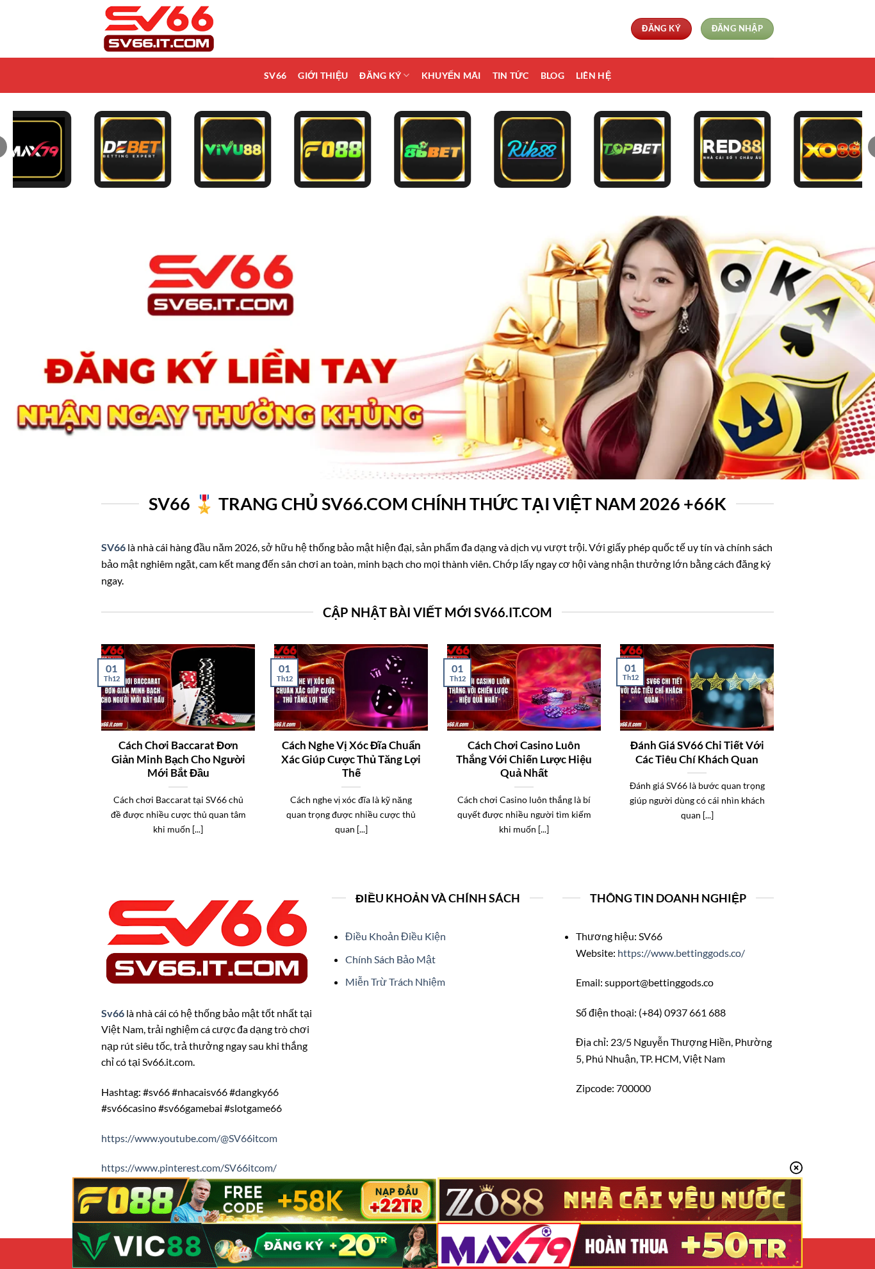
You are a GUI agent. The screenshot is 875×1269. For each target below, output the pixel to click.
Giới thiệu (323, 75)
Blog (552, 75)
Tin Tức (511, 75)
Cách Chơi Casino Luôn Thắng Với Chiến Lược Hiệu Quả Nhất (524, 759)
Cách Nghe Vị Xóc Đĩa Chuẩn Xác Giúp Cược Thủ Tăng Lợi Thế (351, 759)
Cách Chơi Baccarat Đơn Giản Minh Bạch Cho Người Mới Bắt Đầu (178, 759)
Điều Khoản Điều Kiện (395, 936)
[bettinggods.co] (165, 29)
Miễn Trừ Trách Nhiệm (395, 981)
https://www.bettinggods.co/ (681, 953)
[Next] (776, 755)
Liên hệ (593, 75)
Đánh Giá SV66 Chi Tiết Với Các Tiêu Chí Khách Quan (697, 752)
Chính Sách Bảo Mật (390, 959)
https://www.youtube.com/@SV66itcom (189, 1138)
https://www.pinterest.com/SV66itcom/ (189, 1167)
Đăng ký (380, 75)
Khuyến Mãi (451, 75)
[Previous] (98, 755)
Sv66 (275, 75)
